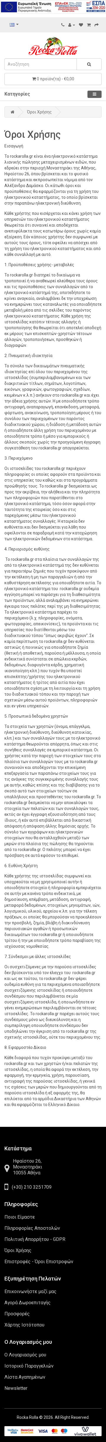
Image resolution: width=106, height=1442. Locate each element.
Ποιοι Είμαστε (19, 1217)
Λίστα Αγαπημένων (24, 1377)
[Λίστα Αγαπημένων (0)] (81, 25)
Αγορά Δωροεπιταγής (27, 1302)
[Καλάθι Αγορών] (89, 25)
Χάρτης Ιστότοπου (24, 1325)
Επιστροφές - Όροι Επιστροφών (38, 1261)
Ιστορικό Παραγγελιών (29, 1366)
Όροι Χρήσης (39, 112)
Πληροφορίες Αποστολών (32, 1228)
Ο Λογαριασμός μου (25, 1355)
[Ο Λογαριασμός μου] (71, 25)
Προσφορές (17, 1314)
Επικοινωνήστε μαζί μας (30, 1291)
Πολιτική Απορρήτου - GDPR (34, 1239)
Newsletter (15, 1388)
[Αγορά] (97, 25)
